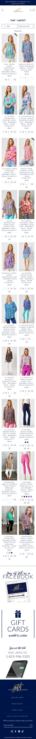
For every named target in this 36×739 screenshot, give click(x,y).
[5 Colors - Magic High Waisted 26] (22, 496)
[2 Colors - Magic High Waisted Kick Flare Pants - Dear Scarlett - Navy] (27, 442)
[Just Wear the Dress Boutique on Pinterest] (19, 731)
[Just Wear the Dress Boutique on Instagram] (12, 731)
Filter (8, 26)
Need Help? (17, 704)
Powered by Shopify (9, 737)
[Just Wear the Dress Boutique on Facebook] (15, 731)
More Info (17, 710)
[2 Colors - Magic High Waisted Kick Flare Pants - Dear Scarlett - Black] (25, 442)
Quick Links (17, 697)
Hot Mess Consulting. (26, 737)
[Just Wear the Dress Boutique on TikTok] (23, 731)
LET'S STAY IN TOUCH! (17, 716)
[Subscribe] (31, 725)
